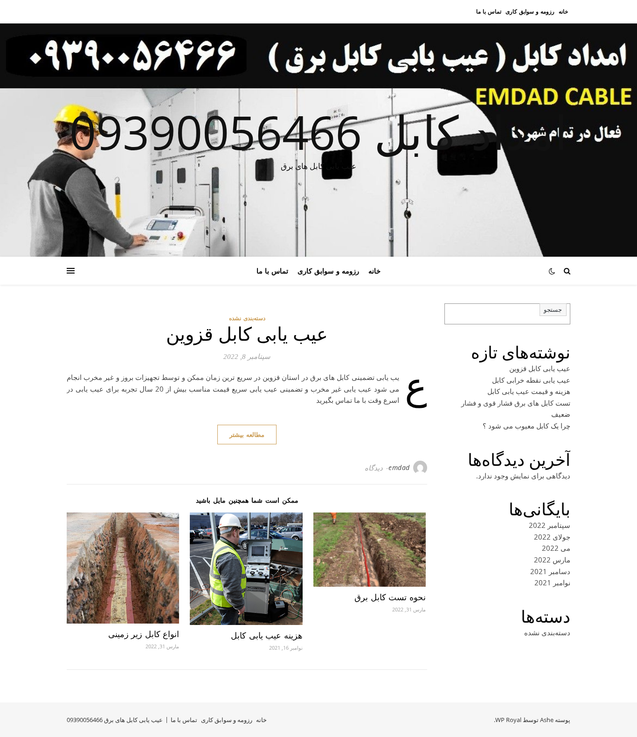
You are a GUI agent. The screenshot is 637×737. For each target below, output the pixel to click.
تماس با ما (488, 11)
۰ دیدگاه (376, 467)
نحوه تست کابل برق (390, 597)
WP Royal (508, 720)
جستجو (553, 309)
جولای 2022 (552, 536)
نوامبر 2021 (552, 582)
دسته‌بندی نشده (247, 318)
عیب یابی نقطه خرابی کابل (531, 380)
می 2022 (556, 548)
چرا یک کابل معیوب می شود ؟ (526, 425)
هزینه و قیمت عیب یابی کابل (528, 391)
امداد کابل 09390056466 (318, 131)
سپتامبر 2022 (549, 525)
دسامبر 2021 (550, 571)
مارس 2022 (552, 559)
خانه (563, 11)
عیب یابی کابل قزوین (247, 334)
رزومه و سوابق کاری (529, 11)
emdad (399, 467)
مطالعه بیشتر (246, 434)
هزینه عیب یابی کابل (267, 635)
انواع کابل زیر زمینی (144, 634)
